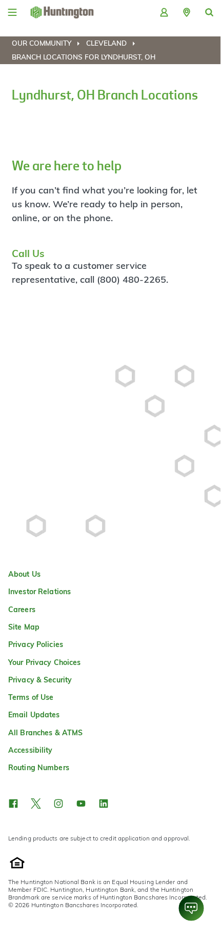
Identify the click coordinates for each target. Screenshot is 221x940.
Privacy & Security (40, 679)
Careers (21, 609)
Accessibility (30, 750)
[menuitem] (48, 43)
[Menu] (12, 12)
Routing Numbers (38, 767)
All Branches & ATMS (45, 732)
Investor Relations (39, 591)
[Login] (164, 12)
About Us (24, 574)
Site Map (23, 627)
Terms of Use (30, 697)
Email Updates (34, 714)
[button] (186, 12)
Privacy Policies (35, 644)
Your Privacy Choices (44, 662)
